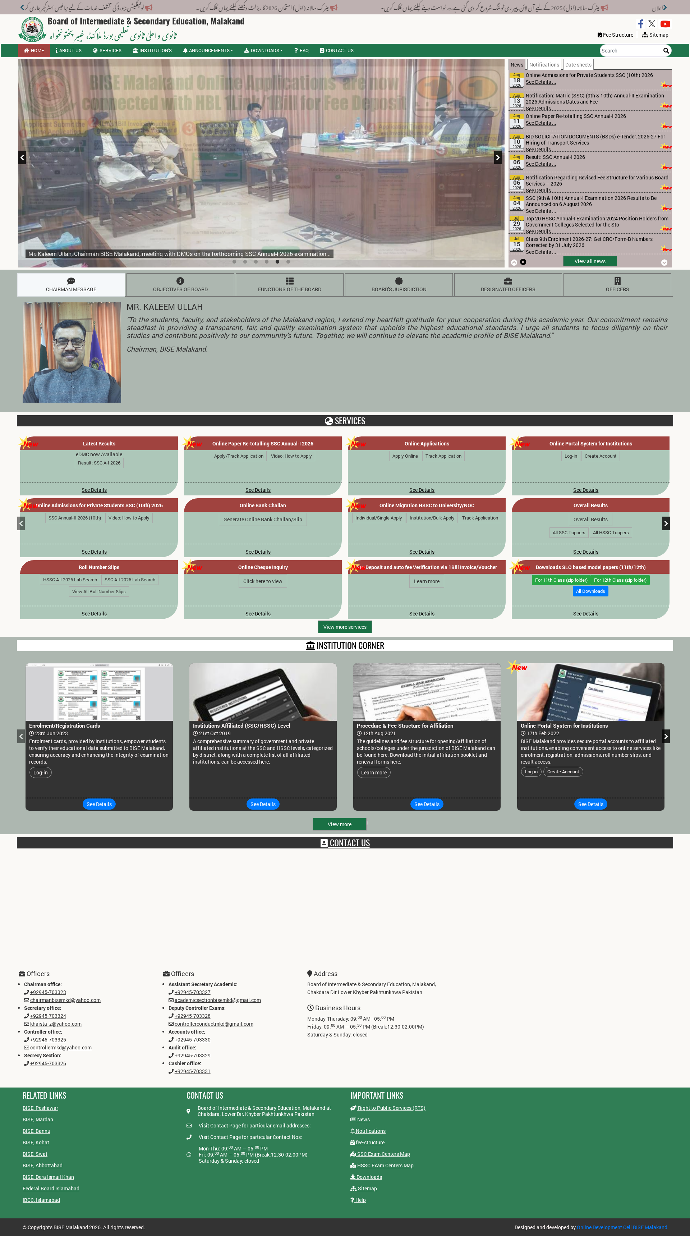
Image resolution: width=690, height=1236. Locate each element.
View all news (590, 261)
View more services (345, 626)
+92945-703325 (48, 1039)
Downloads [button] (265, 50)
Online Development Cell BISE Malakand (622, 1227)
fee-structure (370, 1142)
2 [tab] (245, 262)
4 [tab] (266, 262)
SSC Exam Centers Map (383, 1153)
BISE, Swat (35, 1153)
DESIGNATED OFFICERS (508, 289)
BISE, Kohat (36, 1142)
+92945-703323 (48, 992)
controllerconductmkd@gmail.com (214, 1023)
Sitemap (367, 1188)
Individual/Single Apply (379, 518)
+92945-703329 (193, 1055)
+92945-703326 (48, 1063)
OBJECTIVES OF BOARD (180, 289)
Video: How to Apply (291, 456)
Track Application (443, 456)
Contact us (340, 50)
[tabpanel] (261, 163)
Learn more (427, 581)
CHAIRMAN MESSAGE (71, 289)
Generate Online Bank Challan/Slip (263, 519)
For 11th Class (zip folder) (561, 580)
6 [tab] (288, 262)
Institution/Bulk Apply (432, 518)
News (517, 64)
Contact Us (349, 842)
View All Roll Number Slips (99, 591)
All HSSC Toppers (611, 532)
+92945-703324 (48, 1015)
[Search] (666, 50)
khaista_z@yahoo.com (56, 1023)
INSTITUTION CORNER (349, 645)
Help (360, 1199)
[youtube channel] (665, 24)
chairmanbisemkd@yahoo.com (65, 1000)
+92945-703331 (193, 1071)
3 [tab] (255, 262)
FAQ (304, 50)
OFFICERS (617, 289)
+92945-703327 (193, 992)
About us (70, 50)
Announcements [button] (209, 50)
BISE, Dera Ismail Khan (48, 1176)
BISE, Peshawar (40, 1107)
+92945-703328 (193, 1015)
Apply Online (405, 456)
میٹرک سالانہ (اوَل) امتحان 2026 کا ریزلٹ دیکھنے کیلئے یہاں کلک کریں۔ (360, 6)
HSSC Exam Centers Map (385, 1165)
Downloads (368, 1176)
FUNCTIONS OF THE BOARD (289, 289)
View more (339, 824)
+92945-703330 (193, 1039)
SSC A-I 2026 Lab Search (130, 579)
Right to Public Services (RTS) (391, 1107)
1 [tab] (234, 262)
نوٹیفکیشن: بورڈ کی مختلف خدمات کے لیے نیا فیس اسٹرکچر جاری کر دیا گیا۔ (174, 6)
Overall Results (591, 519)
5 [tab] (277, 262)
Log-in (571, 456)
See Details (94, 489)
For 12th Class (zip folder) (620, 580)
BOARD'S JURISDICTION (399, 289)
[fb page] (640, 24)
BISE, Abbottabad (43, 1165)
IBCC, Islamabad (41, 1199)
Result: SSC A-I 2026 (99, 463)
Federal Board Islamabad (51, 1188)
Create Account (601, 456)
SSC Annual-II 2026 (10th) (75, 518)
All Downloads (591, 591)
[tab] (518, 64)
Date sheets (578, 64)
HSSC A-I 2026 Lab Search (70, 579)
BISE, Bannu (36, 1130)
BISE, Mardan (38, 1119)
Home (37, 50)
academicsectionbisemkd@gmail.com (218, 1000)
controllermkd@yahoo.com (61, 1047)
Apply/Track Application (238, 456)
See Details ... (541, 87)
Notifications (544, 64)
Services (110, 50)
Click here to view (263, 581)
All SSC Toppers (569, 532)
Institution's (155, 50)
